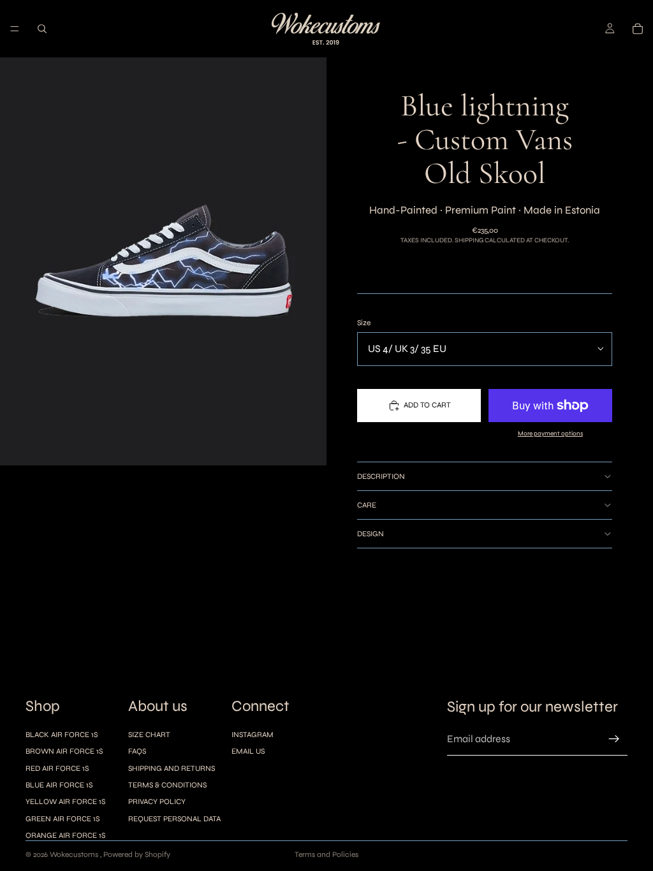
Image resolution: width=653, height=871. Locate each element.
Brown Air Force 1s (64, 751)
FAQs (137, 751)
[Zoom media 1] (163, 261)
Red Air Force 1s (57, 768)
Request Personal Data (174, 818)
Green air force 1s (62, 818)
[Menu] (14, 28)
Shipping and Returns (171, 768)
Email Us (248, 751)
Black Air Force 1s (62, 734)
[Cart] (638, 29)
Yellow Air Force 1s (65, 802)
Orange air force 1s (65, 835)
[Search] (42, 29)
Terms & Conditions (167, 784)
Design (370, 533)
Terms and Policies (326, 854)
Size (364, 322)
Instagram (252, 734)
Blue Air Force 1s (59, 784)
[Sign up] (614, 739)
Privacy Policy (157, 802)
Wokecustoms (75, 854)
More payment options (550, 433)
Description (381, 476)
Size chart (149, 734)
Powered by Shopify (136, 854)
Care (366, 505)
